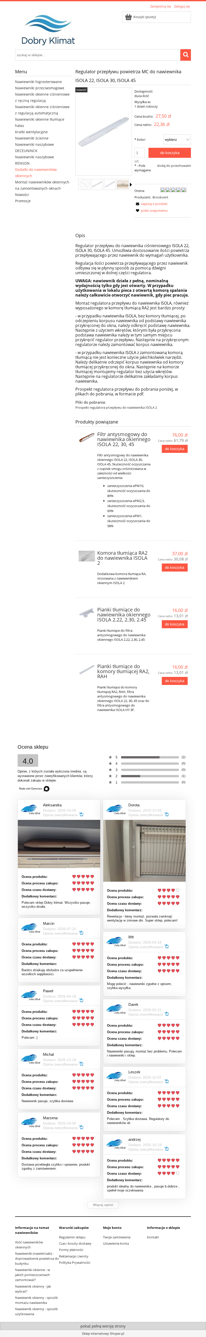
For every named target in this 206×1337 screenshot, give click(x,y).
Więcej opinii (103, 1205)
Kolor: (140, 139)
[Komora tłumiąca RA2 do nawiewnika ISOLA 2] (87, 556)
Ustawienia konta (116, 1243)
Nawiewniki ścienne (31, 138)
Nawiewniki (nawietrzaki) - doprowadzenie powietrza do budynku (37, 1258)
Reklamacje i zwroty (73, 1256)
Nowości (22, 194)
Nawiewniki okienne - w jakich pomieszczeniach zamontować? (32, 1275)
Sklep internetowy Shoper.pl (103, 1333)
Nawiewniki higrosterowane (38, 81)
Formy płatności (71, 1249)
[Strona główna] (47, 28)
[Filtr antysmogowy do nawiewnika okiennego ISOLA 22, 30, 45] (87, 437)
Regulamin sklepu (72, 1237)
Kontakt (153, 1237)
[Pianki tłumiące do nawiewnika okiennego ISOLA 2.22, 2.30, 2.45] (87, 613)
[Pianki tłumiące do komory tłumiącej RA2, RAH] (87, 669)
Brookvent (160, 197)
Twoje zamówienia (116, 1237)
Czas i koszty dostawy (75, 1243)
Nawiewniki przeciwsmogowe (39, 88)
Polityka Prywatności (74, 1262)
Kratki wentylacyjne (31, 131)
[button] (131, 185)
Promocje (23, 200)
